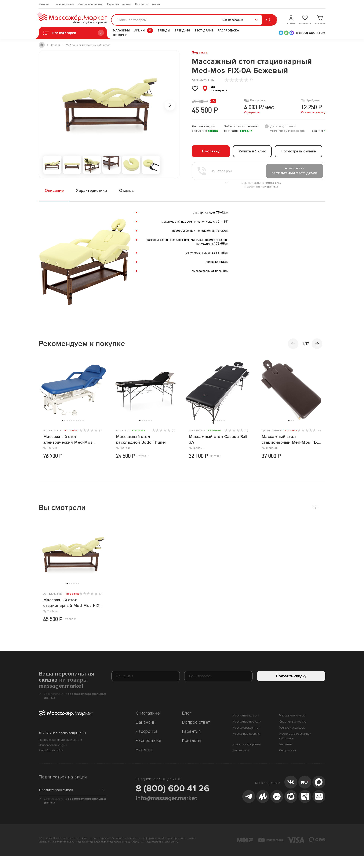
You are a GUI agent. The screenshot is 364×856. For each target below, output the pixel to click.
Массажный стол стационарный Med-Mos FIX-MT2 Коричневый (290, 439)
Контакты (141, 4)
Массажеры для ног (246, 728)
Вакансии (145, 722)
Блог (186, 713)
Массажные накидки (292, 715)
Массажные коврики (246, 734)
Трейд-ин (182, 30)
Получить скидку (291, 676)
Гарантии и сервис (119, 4)
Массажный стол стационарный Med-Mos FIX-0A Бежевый (72, 603)
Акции (156, 4)
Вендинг (120, 35)
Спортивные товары (293, 721)
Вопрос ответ (196, 722)
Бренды (164, 30)
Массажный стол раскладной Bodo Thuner (141, 439)
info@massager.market (166, 798)
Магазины (121, 30)
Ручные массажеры (292, 728)
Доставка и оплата (90, 4)
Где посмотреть (218, 88)
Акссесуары (241, 750)
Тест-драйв (204, 30)
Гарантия (191, 731)
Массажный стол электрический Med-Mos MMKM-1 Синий (68, 439)
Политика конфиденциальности (60, 740)
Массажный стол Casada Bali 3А (218, 439)
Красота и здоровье (247, 744)
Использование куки (53, 745)
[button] (317, 343)
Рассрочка (147, 731)
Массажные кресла (246, 715)
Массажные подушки (247, 721)
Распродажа (228, 30)
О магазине (148, 713)
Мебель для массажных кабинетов (295, 736)
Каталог (44, 4)
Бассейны (285, 744)
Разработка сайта (51, 750)
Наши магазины (64, 4)
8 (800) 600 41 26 (172, 788)
